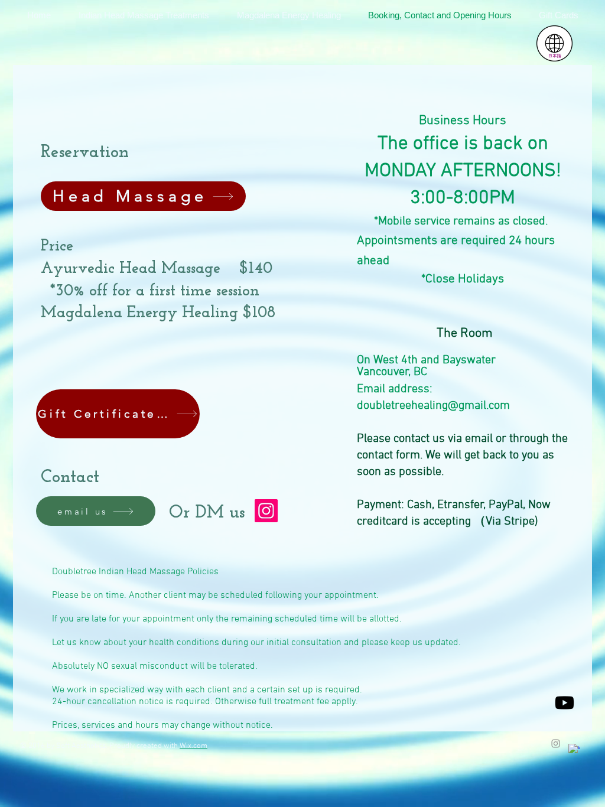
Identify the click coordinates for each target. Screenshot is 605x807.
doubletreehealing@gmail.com (433, 406)
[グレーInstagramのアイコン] (555, 743)
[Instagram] (266, 510)
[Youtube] (564, 703)
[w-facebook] (574, 749)
